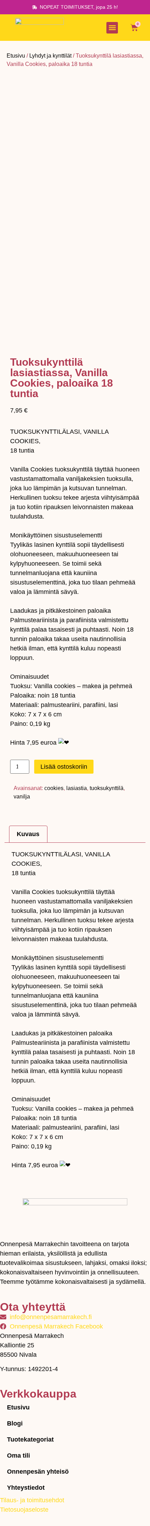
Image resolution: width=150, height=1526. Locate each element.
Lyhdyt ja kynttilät (50, 56)
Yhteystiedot (26, 1487)
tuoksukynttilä (106, 788)
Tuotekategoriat (30, 1439)
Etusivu (16, 56)
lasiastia (76, 788)
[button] (112, 28)
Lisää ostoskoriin (63, 766)
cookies (53, 788)
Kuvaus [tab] (28, 834)
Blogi (15, 1423)
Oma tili (18, 1455)
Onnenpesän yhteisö (38, 1471)
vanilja (22, 796)
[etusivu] (39, 27)
